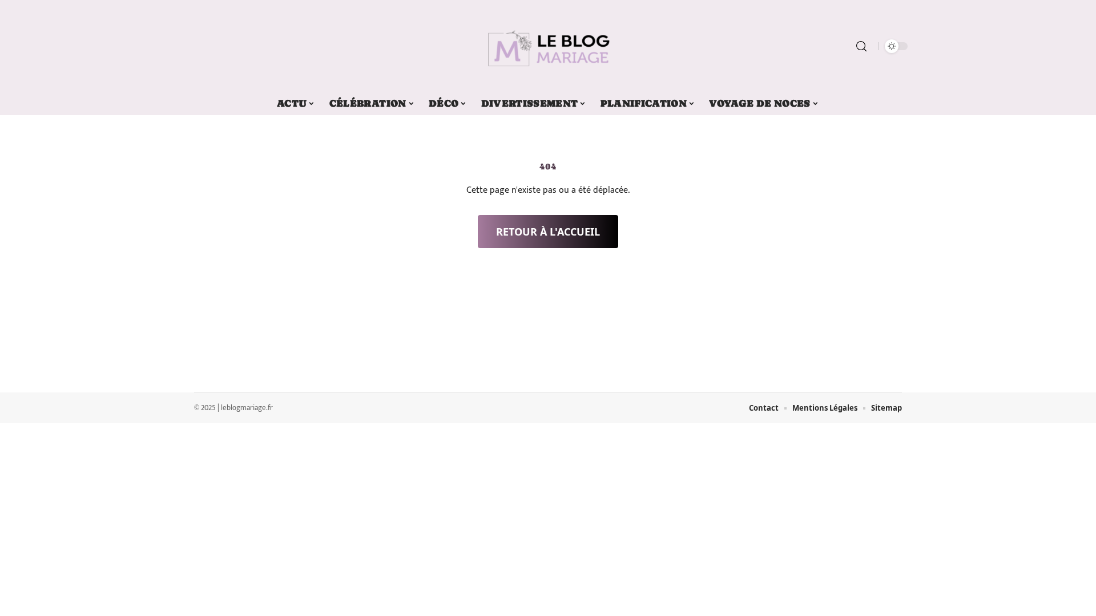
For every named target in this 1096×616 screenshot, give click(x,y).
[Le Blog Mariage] (548, 46)
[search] (861, 46)
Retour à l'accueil (548, 231)
